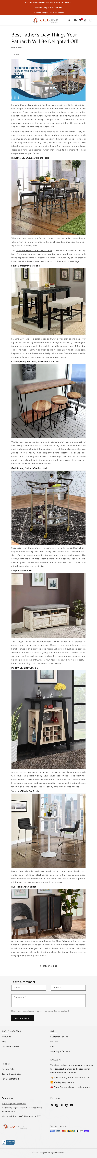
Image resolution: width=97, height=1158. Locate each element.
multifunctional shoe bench (52, 641)
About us (6, 1036)
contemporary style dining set (66, 442)
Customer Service (59, 1036)
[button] (5, 20)
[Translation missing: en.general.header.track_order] (75, 20)
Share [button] (16, 54)
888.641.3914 (8, 1111)
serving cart (17, 558)
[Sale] (48, 80)
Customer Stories (10, 1046)
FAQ (52, 1046)
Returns (54, 1041)
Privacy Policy (9, 1069)
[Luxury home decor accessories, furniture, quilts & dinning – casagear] (48, 302)
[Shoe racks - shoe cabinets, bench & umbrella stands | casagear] (48, 605)
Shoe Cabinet (63, 941)
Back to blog (50, 965)
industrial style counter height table (34, 250)
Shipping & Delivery (60, 1051)
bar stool (36, 875)
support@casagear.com (14, 1103)
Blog (4, 1041)
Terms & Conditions (11, 1074)
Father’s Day (75, 131)
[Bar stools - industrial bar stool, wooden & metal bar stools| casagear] (48, 830)
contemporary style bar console (41, 772)
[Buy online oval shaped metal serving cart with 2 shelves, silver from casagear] (48, 508)
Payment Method (10, 1079)
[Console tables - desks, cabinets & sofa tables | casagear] (48, 719)
